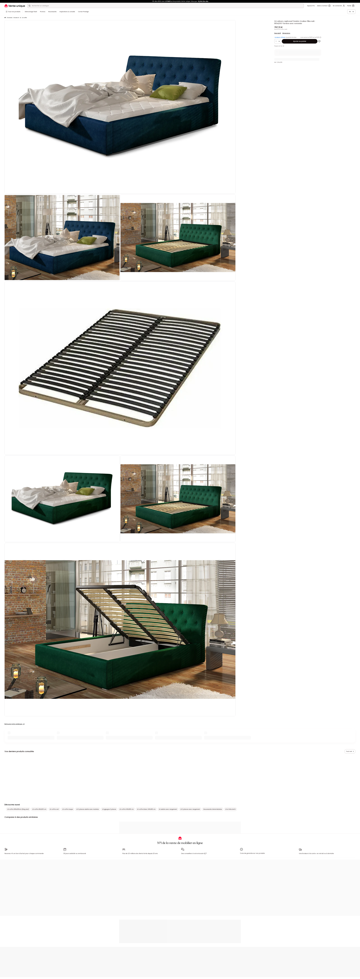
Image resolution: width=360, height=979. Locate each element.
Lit (20, 17)
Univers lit (16, 17)
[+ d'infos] (283, 46)
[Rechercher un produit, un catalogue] (29, 6)
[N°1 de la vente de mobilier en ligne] (14, 6)
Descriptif (277, 33)
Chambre (9, 17)
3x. (281, 46)
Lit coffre (24, 17)
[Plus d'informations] (320, 37)
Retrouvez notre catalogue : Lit (14, 724)
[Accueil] (5, 17)
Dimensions (286, 33)
